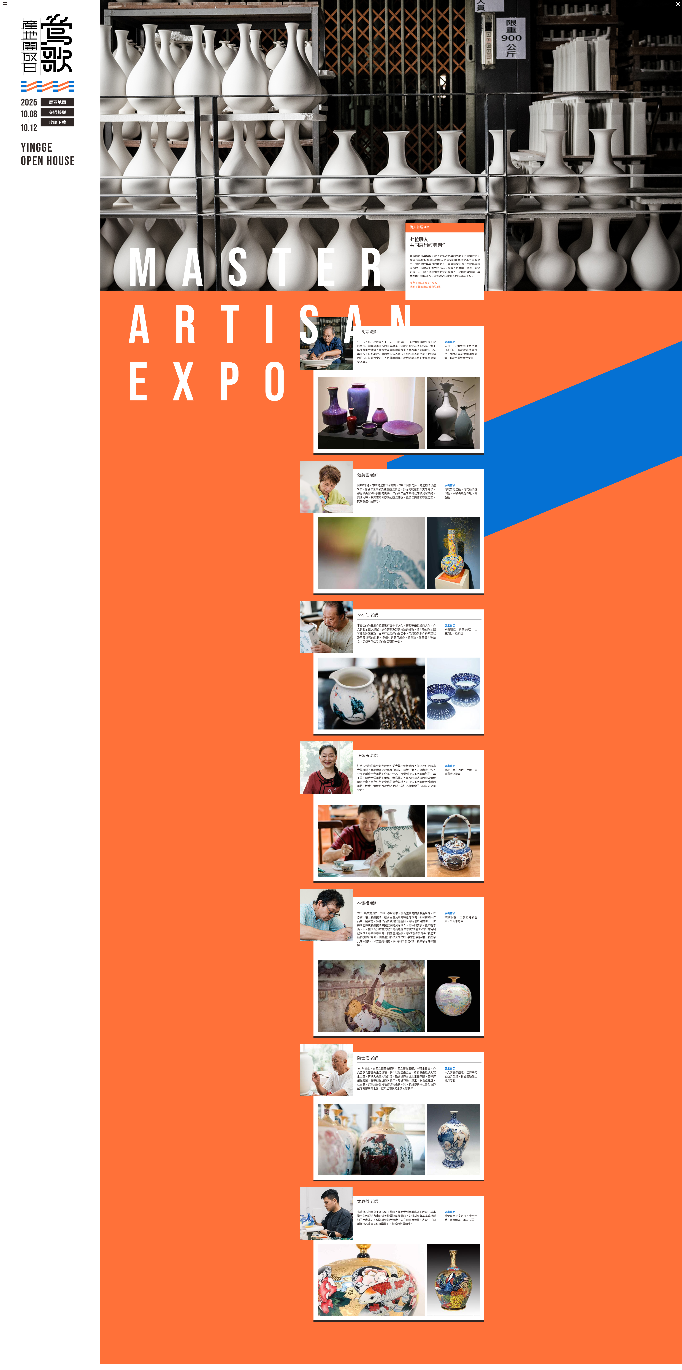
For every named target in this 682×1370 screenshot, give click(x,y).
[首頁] (47, 50)
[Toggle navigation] (5, 3)
